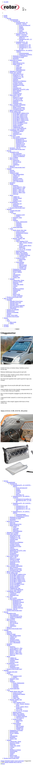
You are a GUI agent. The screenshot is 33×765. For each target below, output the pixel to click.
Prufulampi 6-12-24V (18, 180)
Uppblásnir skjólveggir (24, 255)
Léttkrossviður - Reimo (18, 280)
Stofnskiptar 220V (17, 103)
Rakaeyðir (12, 166)
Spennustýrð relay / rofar (19, 109)
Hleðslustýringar (11, 311)
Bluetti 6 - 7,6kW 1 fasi (18, 189)
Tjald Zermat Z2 (23, 256)
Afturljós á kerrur (20, 145)
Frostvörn (15, 163)
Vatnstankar (19, 224)
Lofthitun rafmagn (17, 198)
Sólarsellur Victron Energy (16, 301)
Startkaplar (15, 79)
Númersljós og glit (20, 143)
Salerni (14, 219)
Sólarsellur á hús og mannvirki (17, 305)
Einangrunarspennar (24, 53)
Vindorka (9, 313)
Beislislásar (15, 205)
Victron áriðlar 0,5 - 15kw (19, 187)
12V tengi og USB (17, 99)
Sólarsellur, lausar (14, 304)
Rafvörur (9, 18)
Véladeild (9, 168)
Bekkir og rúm (16, 294)
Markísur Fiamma (20, 251)
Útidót (11, 228)
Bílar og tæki (13, 322)
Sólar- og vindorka (8, 298)
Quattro (21, 31)
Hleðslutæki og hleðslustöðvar (20, 56)
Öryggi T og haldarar (18, 124)
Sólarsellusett (13, 308)
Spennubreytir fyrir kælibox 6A (23, 37)
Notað (8, 320)
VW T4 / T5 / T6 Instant (25, 249)
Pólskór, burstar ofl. (17, 64)
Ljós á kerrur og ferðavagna (19, 138)
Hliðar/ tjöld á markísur (21, 252)
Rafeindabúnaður (14, 19)
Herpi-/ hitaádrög (17, 90)
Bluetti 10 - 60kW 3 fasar (19, 192)
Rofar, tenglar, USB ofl (15, 95)
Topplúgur (18, 234)
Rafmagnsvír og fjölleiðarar (19, 81)
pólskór (18, 65)
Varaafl (11, 184)
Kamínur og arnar (17, 201)
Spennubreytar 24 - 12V (25, 46)
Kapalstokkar (16, 92)
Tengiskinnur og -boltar (18, 85)
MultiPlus (21, 28)
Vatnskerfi (15, 220)
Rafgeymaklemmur (20, 70)
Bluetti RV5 (16, 58)
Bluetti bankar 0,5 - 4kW (19, 188)
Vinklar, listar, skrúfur (18, 284)
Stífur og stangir (23, 265)
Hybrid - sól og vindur (12, 315)
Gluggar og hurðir (20, 231)
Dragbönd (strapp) (17, 93)
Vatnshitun (15, 199)
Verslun (5, 17)
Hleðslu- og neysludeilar (19, 107)
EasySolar (21, 29)
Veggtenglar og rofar (18, 100)
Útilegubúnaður (16, 274)
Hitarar (11, 195)
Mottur (20, 260)
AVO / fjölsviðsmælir (18, 181)
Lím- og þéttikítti (14, 157)
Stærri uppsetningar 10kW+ (16, 306)
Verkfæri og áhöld (14, 173)
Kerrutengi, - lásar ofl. (15, 148)
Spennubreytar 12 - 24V (25, 44)
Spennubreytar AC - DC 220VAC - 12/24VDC (22, 34)
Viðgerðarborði (22, 266)
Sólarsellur (9, 299)
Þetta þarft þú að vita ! (18, 74)
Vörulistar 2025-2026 (15, 210)
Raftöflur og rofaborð (18, 131)
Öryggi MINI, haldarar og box (20, 114)
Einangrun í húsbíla (17, 281)
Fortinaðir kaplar (17, 78)
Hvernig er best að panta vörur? (17, 149)
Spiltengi (15, 86)
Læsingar (15, 286)
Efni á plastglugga (17, 153)
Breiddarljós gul (20, 142)
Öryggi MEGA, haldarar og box (21, 120)
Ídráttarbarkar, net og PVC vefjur (21, 89)
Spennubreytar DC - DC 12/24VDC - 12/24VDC (22, 42)
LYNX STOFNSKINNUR (19, 128)
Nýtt (8, 319)
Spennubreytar (16, 21)
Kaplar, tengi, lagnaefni (15, 72)
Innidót (11, 212)
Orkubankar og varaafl (18, 57)
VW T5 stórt (22, 248)
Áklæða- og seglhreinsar (19, 156)
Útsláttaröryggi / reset (18, 127)
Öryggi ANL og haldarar (19, 121)
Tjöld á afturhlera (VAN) (22, 241)
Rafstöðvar (12, 182)
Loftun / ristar (19, 237)
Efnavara (9, 150)
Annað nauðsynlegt (17, 227)
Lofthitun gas (16, 196)
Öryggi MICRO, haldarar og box (21, 113)
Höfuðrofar (15, 102)
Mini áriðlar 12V (23, 32)
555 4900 (6, 2)
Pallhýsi (12, 323)
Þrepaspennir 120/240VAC (25, 54)
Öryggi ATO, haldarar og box (20, 116)
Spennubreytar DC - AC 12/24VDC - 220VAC (22, 23)
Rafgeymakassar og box (19, 63)
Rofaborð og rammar (18, 97)
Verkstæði (6, 325)
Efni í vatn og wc (14, 159)
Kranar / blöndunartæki (21, 221)
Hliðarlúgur (19, 235)
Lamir (14, 287)
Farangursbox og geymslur (19, 269)
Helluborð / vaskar (17, 217)
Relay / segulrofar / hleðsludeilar (17, 104)
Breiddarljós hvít (20, 139)
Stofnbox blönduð (17, 125)
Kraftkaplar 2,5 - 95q (18, 75)
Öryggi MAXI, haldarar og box (20, 118)
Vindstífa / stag (22, 267)
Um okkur (6, 326)
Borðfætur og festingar (18, 288)
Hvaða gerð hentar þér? (24, 25)
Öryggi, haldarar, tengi (15, 111)
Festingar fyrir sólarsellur (13, 309)
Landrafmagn (16, 132)
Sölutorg (6, 318)
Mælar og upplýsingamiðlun (16, 110)
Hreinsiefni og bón (14, 152)
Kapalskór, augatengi (18, 83)
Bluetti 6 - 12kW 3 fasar (19, 191)
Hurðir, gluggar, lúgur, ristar (19, 230)
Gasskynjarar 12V (17, 203)
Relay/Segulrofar (17, 106)
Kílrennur (21, 263)
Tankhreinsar (16, 164)
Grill (14, 273)
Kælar (14, 213)
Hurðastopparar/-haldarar (22, 233)
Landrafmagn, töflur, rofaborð (17, 129)
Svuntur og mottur (20, 258)
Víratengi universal (17, 82)
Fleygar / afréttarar (17, 272)
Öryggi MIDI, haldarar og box (20, 117)
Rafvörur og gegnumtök (12, 312)
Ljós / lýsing (13, 135)
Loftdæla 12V (16, 175)
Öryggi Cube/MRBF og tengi (20, 122)
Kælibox (18, 216)
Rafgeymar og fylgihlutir (16, 60)
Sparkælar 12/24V (20, 214)
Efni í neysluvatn (17, 162)
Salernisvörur (16, 160)
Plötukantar (15, 283)
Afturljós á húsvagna (21, 146)
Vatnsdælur (18, 223)
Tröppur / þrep (16, 277)
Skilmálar (11, 762)
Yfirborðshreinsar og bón (19, 155)
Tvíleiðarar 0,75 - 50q (18, 76)
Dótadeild (9, 209)
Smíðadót (12, 279)
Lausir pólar (19, 67)
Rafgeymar (15, 61)
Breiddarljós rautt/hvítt (21, 141)
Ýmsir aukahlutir (20, 262)
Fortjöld (18, 240)
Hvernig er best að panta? (13, 316)
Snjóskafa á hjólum (17, 178)
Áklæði (14, 293)
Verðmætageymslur (17, 206)
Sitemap (7, 762)
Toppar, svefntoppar (18, 295)
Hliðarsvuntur (22, 259)
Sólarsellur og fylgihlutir (16, 71)
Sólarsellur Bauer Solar (15, 302)
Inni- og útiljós (16, 136)
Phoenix (21, 26)
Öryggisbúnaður (14, 202)
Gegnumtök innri (17, 88)
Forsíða (5, 15)
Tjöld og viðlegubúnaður (22, 253)
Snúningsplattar (16, 290)
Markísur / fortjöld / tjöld (19, 238)
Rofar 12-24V (16, 96)
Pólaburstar (18, 68)
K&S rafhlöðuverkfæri (18, 174)
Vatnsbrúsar (19, 226)
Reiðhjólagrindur (17, 270)
